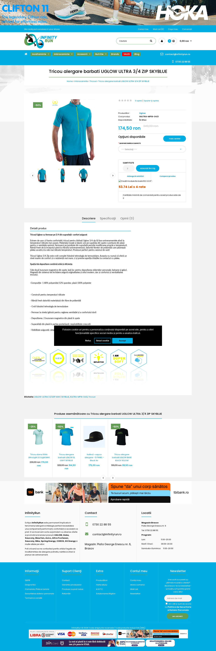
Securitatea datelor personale (39, 593)
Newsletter (135, 593)
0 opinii (138, 100)
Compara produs (168, 176)
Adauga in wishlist (135, 176)
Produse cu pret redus (72, 589)
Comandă (187, 29)
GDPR (27, 580)
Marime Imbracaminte (130, 143)
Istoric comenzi (137, 584)
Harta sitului (101, 584)
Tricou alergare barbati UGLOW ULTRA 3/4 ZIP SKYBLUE (123, 81)
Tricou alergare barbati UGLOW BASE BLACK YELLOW (122, 457)
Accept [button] (122, 340)
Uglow (142, 113)
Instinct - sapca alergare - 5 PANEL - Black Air (94, 457)
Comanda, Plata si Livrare (37, 589)
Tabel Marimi (174, 138)
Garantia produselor (72, 584)
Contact (66, 580)
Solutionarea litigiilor (105, 593)
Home (70, 81)
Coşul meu (173, 29)
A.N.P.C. (99, 589)
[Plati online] (73, 637)
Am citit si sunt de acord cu (178, 606)
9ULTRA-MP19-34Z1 (79, 396)
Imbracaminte (81, 81)
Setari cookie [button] (102, 340)
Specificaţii (108, 218)
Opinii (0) (127, 218)
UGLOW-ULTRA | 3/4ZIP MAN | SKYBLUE (51, 396)
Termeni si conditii (33, 598)
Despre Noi (30, 584)
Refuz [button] (88, 340)
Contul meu (143, 29)
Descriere (89, 218)
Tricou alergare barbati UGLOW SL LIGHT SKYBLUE (66, 457)
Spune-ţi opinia (151, 100)
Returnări (66, 593)
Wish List (134, 589)
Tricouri (93, 81)
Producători (101, 580)
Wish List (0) (158, 29)
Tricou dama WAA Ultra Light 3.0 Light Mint (39, 456)
